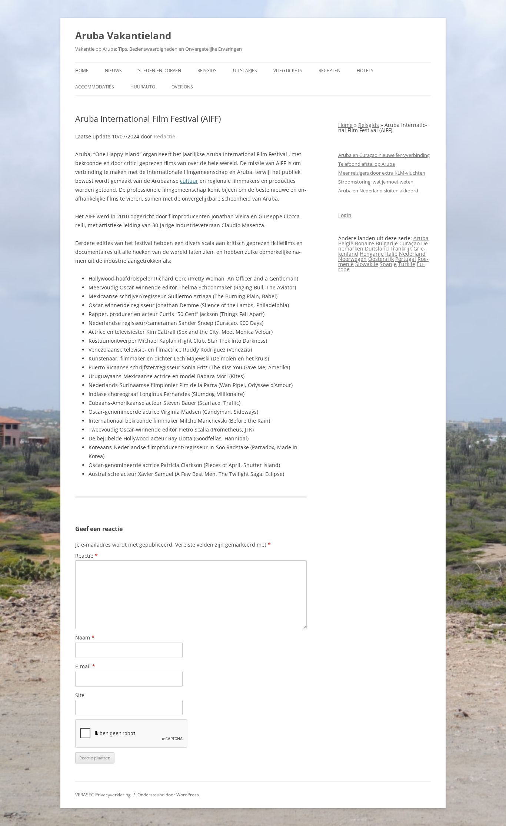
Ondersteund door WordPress (168, 795)
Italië (391, 253)
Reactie (86, 555)
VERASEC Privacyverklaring (103, 795)
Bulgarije (387, 243)
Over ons (182, 87)
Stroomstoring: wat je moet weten (375, 181)
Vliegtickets (287, 70)
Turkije (406, 264)
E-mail (85, 666)
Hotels (365, 70)
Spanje (388, 264)
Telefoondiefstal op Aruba (366, 164)
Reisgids (207, 70)
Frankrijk (401, 248)
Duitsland (377, 248)
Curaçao (409, 243)
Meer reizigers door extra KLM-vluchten (381, 172)
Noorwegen (352, 258)
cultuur (189, 180)
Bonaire (364, 243)
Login (345, 215)
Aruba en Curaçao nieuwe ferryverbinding (384, 155)
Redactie (164, 136)
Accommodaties (94, 87)
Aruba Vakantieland (123, 35)
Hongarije (372, 253)
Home (82, 70)
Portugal (405, 258)
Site (79, 695)
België (345, 243)
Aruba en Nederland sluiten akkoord (378, 190)
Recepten (329, 70)
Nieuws (113, 70)
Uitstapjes (245, 70)
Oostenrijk (381, 258)
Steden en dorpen (159, 70)
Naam (84, 637)
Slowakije (366, 264)
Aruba (421, 238)
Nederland (412, 253)
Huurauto (142, 87)
